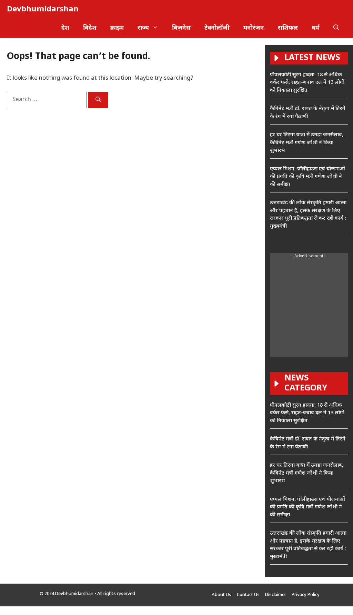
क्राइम (117, 28)
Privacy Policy (306, 595)
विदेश (90, 28)
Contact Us (248, 595)
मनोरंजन (253, 28)
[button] (336, 28)
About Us (221, 595)
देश (65, 28)
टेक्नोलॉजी (217, 28)
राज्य (143, 28)
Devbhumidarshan (43, 9)
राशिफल (288, 28)
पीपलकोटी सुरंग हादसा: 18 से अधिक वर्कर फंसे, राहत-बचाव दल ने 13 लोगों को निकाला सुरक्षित (307, 83)
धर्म (316, 28)
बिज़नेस (181, 28)
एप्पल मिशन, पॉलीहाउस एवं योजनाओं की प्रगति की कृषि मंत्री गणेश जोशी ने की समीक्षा (307, 177)
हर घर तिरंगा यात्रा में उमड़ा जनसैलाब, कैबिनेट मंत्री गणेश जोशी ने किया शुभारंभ (306, 143)
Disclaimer (275, 595)
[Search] (98, 100)
